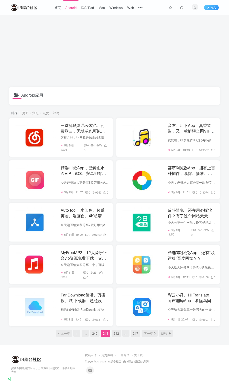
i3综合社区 (114, 361)
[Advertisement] (114, 51)
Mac (101, 7)
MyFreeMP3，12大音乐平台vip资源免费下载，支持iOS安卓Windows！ (84, 257)
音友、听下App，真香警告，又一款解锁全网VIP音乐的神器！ (191, 130)
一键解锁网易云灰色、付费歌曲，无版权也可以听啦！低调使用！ (83, 130)
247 (135, 333)
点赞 (46, 113)
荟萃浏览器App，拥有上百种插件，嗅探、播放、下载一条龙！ (191, 173)
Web (130, 7)
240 (95, 333)
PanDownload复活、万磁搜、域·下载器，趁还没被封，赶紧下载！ (83, 300)
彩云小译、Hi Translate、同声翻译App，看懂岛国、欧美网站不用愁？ (191, 300)
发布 (213, 7)
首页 (57, 7)
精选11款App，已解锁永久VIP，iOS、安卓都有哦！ (82, 173)
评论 (56, 113)
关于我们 (140, 355)
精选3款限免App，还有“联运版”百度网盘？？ (191, 255)
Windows (116, 7)
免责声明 (107, 355)
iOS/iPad (87, 7)
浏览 (35, 113)
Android (70, 7)
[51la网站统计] (9, 378)
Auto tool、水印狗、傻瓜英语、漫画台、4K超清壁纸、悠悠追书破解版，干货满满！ (83, 218)
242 (116, 333)
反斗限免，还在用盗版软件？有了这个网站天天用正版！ (190, 215)
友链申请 (91, 355)
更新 (25, 113)
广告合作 (123, 355)
